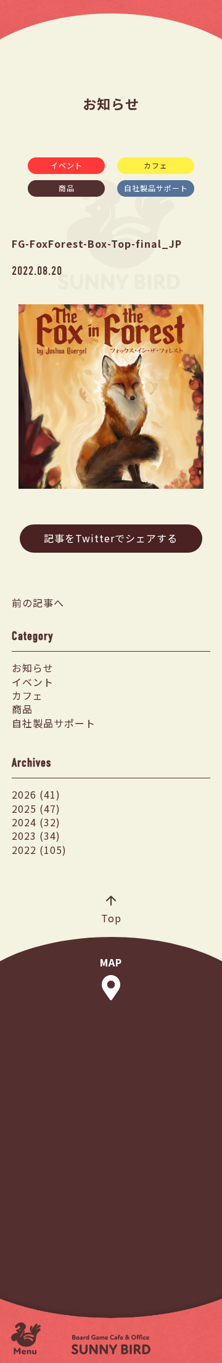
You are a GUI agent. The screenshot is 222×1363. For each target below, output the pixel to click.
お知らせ (33, 667)
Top (111, 918)
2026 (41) (36, 794)
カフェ (156, 165)
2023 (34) (36, 835)
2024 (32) (36, 822)
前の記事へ (38, 602)
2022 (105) (39, 849)
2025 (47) (36, 808)
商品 (67, 188)
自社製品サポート (156, 188)
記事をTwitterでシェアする (111, 538)
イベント (67, 165)
